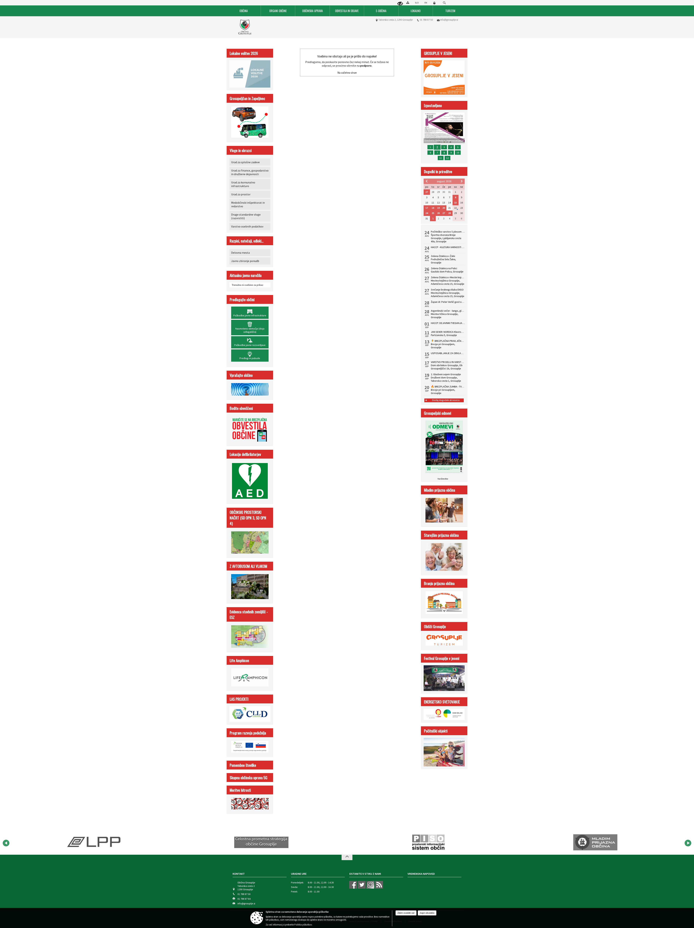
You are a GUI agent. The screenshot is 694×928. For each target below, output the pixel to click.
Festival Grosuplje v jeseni (441, 658)
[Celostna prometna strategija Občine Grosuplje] (94, 842)
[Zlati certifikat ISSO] (595, 842)
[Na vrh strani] (347, 857)
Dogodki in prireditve (438, 171)
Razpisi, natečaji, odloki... (247, 241)
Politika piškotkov (303, 924)
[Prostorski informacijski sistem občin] (261, 842)
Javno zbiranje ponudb (245, 261)
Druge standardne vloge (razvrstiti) (246, 216)
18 (433, 207)
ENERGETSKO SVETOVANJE (442, 701)
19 (438, 207)
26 (438, 213)
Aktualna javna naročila (246, 275)
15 (455, 202)
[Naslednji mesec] (461, 181)
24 (426, 213)
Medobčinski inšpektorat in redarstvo (248, 204)
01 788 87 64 (243, 898)
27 (426, 192)
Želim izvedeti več (406, 912)
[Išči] (444, 2)
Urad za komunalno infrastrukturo (243, 184)
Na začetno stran (347, 72)
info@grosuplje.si (449, 19)
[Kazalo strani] (407, 2)
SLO (417, 2)
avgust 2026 (444, 181)
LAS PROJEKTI (239, 699)
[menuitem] (244, 10)
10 (458, 152)
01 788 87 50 (426, 19)
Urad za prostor (240, 194)
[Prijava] (434, 2)
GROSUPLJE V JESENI (438, 53)
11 (440, 158)
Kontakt (239, 873)
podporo (366, 65)
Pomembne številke (243, 765)
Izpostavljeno (433, 105)
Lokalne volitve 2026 (244, 53)
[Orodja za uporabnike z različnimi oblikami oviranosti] (400, 3)
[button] (6, 843)
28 (449, 213)
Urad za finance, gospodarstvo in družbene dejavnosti (250, 172)
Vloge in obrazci (241, 150)
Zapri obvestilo (427, 912)
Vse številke (443, 478)
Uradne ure (299, 873)
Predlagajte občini (242, 299)
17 (426, 207)
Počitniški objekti (435, 731)
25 (433, 213)
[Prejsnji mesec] (426, 181)
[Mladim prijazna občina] (428, 842)
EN (426, 2)
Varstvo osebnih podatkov (247, 226)
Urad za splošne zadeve (245, 162)
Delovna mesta (240, 252)
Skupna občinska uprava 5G (248, 777)
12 (447, 158)
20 (443, 207)
